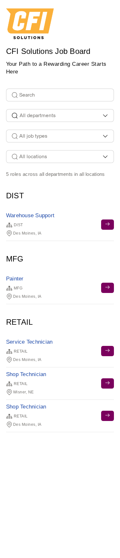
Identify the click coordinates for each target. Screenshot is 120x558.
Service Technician (29, 342)
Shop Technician (26, 374)
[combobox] (60, 115)
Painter (15, 279)
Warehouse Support (30, 215)
